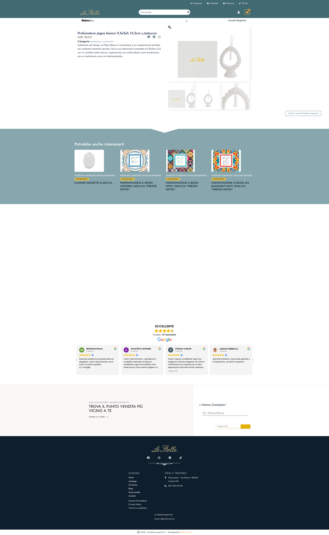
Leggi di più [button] (173, 371)
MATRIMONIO (108, 41)
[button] (237, 21)
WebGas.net (186, 532)
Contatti (132, 496)
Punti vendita (134, 492)
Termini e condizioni (138, 508)
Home (131, 477)
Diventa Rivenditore (138, 500)
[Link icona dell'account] (238, 12)
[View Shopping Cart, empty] (247, 12)
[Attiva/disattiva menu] (185, 21)
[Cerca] (188, 12)
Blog (131, 488)
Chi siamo (133, 485)
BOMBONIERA (95, 41)
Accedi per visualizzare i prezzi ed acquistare (95, 175)
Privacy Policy (135, 504)
